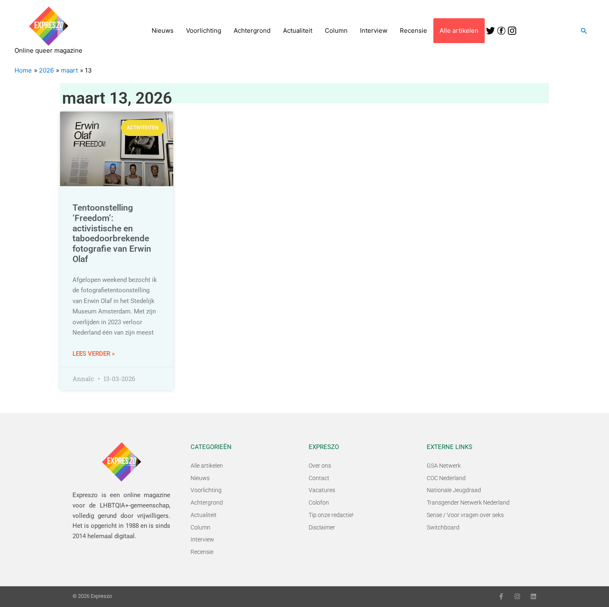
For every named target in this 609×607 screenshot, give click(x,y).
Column (336, 30)
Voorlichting (203, 30)
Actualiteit (297, 30)
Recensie (413, 30)
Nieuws (163, 30)
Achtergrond (252, 30)
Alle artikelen (459, 30)
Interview (373, 30)
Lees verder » (93, 353)
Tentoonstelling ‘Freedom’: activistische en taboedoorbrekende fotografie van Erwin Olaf (111, 233)
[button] (584, 31)
